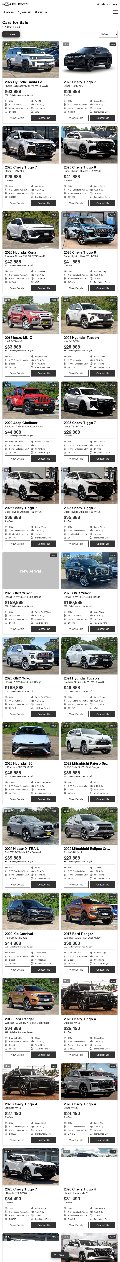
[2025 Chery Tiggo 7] (89, 59)
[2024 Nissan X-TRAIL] (30, 826)
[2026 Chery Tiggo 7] (30, 1167)
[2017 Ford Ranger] (89, 911)
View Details (17, 118)
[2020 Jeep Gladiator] (30, 400)
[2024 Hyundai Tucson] (89, 315)
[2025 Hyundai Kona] (30, 230)
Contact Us (44, 118)
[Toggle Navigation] (115, 12)
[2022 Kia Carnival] (30, 911)
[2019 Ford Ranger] (30, 996)
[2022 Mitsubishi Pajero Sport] (89, 741)
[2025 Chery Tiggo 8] (89, 145)
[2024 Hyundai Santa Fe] (30, 59)
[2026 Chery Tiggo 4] (89, 996)
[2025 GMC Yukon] (30, 570)
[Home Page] (15, 4)
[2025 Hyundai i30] (30, 741)
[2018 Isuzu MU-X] (30, 315)
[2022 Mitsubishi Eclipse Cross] (89, 826)
